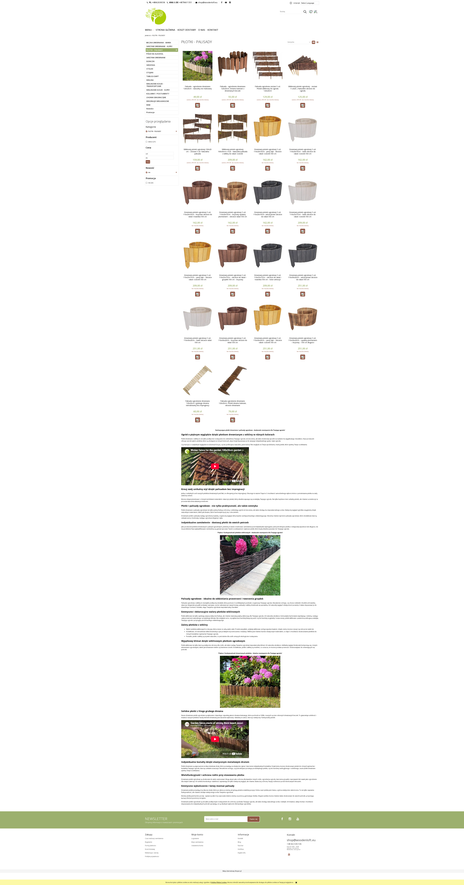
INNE (148, 105)
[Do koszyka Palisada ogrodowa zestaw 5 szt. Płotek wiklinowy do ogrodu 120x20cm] (267, 105)
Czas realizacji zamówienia (154, 838)
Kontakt (240, 838)
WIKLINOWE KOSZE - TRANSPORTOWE (155, 84)
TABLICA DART (152, 76)
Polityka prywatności (152, 856)
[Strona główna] (155, 16)
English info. (242, 853)
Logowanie (195, 838)
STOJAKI (149, 72)
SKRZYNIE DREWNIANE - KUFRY (159, 46)
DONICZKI (150, 61)
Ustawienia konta (197, 846)
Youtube (289, 854)
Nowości (150, 108)
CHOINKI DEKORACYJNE (156, 97)
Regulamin (148, 842)
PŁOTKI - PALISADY (154, 50)
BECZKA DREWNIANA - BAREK (158, 42)
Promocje (150, 112)
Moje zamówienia (197, 842)
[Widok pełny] (317, 42)
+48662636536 (157, 2)
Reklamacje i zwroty (151, 853)
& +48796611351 (180, 2)
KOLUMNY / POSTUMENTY (157, 93)
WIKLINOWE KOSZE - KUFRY (158, 90)
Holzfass (241, 849)
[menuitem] (149, 29)
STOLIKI (149, 69)
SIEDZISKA (150, 65)
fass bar (240, 846)
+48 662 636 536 (294, 844)
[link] (162, 131)
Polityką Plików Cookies (219, 882)
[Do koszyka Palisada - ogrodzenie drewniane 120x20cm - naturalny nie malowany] (197, 105)
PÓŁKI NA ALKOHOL (154, 54)
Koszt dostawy (150, 849)
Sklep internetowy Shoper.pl (232, 871)
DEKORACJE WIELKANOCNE (157, 101)
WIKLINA (150, 80)
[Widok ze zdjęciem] (314, 42)
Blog (239, 842)
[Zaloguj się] (315, 12)
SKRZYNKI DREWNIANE (155, 57)
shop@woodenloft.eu (207, 2)
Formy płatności (150, 846)
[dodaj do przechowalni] (311, 12)
